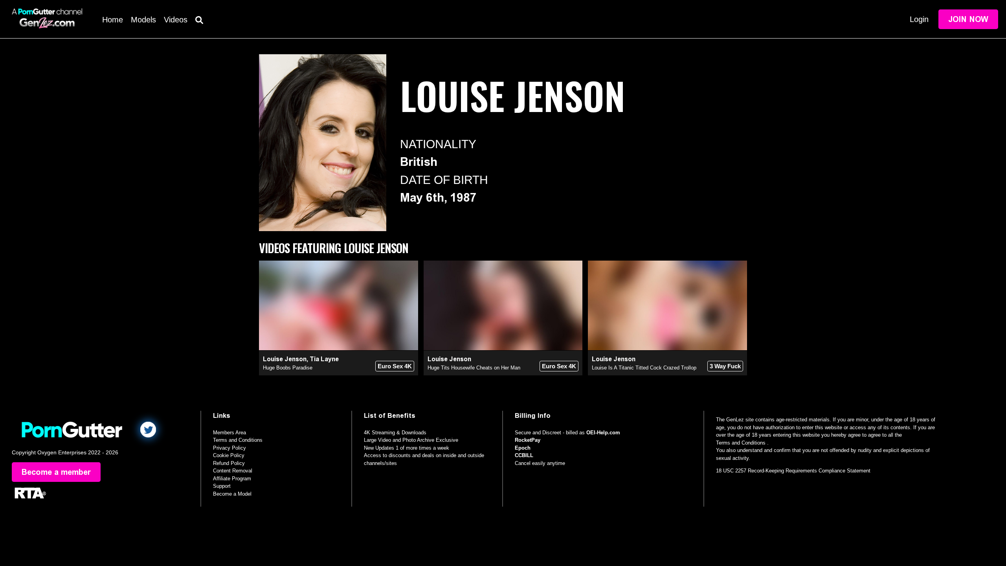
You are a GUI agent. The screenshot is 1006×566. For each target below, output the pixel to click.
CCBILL (524, 455)
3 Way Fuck (725, 366)
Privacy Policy (229, 448)
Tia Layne (324, 359)
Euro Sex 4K (395, 366)
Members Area (229, 433)
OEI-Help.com (603, 433)
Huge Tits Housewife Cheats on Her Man (474, 368)
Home (112, 19)
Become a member (56, 472)
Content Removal (232, 471)
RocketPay (527, 440)
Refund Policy (229, 463)
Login (919, 19)
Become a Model (232, 494)
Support (222, 486)
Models (143, 19)
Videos (175, 19)
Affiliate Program (232, 478)
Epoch (523, 448)
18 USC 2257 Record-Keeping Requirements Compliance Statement (793, 471)
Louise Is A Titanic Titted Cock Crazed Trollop (644, 368)
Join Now (968, 19)
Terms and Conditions (238, 440)
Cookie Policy (228, 455)
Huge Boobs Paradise (287, 368)
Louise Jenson (285, 359)
